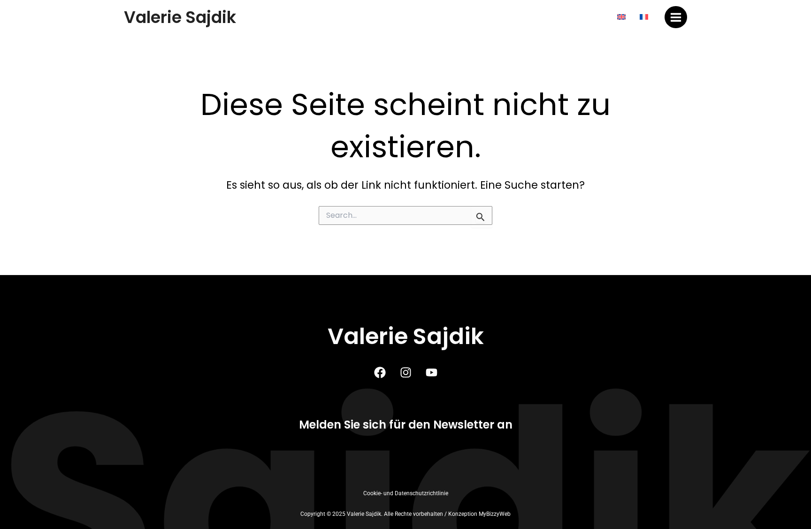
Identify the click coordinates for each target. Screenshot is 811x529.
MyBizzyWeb (495, 514)
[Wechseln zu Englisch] (621, 17)
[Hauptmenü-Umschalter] (676, 17)
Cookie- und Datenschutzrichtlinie (405, 493)
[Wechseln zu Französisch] (644, 17)
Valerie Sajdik (180, 17)
